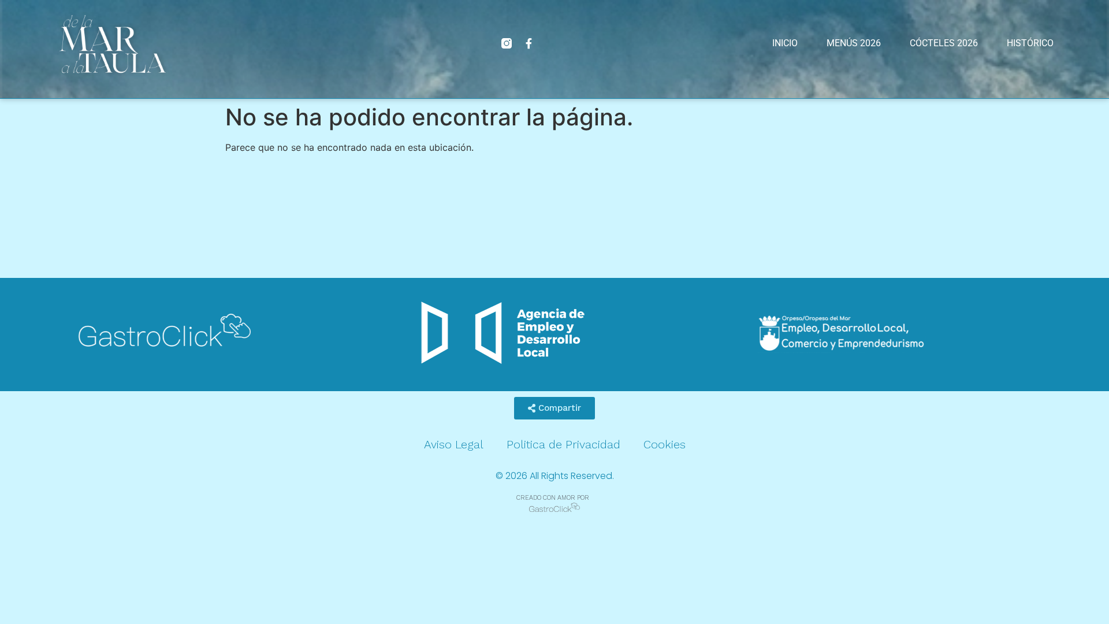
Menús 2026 (854, 43)
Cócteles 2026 (944, 43)
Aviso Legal (453, 444)
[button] (554, 408)
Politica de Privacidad (563, 444)
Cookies (664, 444)
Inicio (785, 43)
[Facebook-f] (528, 43)
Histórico (1030, 43)
